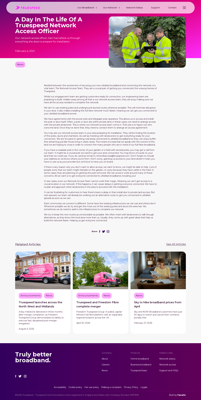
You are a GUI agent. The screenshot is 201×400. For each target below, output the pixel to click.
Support (155, 7)
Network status (167, 358)
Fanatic (181, 395)
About (105, 358)
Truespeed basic (139, 370)
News (105, 370)
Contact (172, 7)
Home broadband (140, 358)
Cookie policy (75, 387)
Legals (144, 387)
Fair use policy (91, 387)
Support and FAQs (168, 370)
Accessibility (60, 387)
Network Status (134, 7)
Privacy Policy (131, 387)
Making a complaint (111, 387)
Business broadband (141, 364)
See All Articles (176, 244)
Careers (105, 364)
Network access (167, 364)
